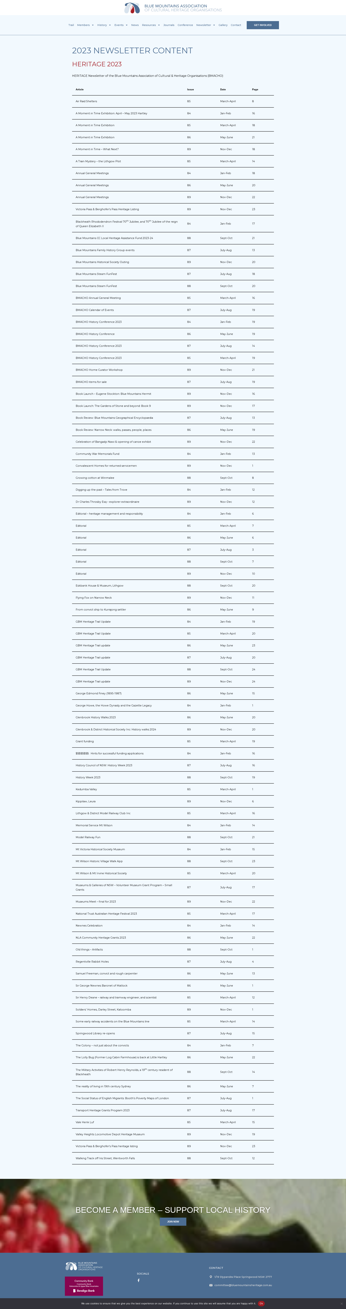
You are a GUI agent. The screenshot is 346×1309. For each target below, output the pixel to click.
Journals (168, 25)
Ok (261, 1303)
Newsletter (203, 25)
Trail (71, 25)
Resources (149, 25)
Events (119, 25)
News (135, 25)
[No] (341, 1303)
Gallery (223, 25)
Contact (236, 25)
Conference (185, 25)
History (102, 25)
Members (83, 25)
